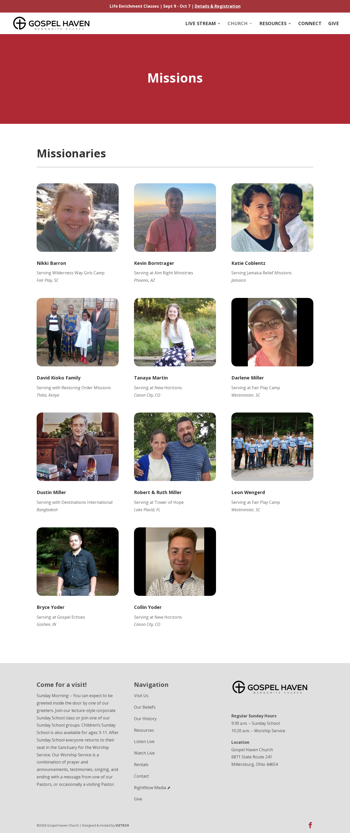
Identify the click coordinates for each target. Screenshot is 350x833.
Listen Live (144, 741)
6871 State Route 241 (251, 757)
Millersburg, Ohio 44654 (254, 764)
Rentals (141, 764)
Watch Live (144, 753)
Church (238, 24)
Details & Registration (218, 6)
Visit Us (141, 695)
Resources (272, 24)
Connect (310, 24)
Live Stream (200, 24)
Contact (141, 776)
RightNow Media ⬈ (152, 787)
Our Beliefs (145, 707)
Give (333, 24)
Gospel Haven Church (252, 749)
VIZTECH (122, 825)
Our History (145, 718)
